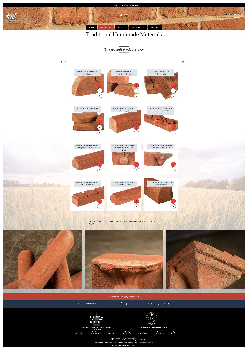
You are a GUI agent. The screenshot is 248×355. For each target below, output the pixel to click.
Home (91, 27)
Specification (138, 27)
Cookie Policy (134, 345)
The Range (105, 27)
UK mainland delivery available (122, 297)
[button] (21, 261)
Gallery (121, 27)
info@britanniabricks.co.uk (233, 17)
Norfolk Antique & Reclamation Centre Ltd (141, 342)
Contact (155, 27)
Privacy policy (126, 345)
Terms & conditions (115, 345)
